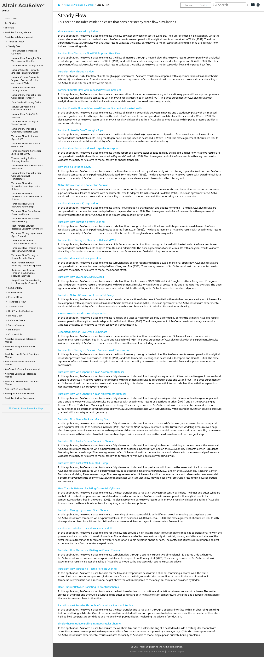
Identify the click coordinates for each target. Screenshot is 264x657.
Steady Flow (14, 46)
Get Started (10, 22)
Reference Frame (16, 320)
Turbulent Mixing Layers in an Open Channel (83, 510)
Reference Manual (19, 393)
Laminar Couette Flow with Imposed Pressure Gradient (25, 71)
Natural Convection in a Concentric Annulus (23, 108)
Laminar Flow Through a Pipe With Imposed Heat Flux (26, 59)
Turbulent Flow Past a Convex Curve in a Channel (26, 212)
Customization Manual (22, 369)
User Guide (17, 388)
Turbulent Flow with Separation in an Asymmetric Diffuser (25, 186)
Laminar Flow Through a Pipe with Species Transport (26, 96)
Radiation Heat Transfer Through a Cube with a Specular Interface (23, 272)
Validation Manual (19, 36)
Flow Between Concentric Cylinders (78, 31)
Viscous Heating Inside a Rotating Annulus (23, 160)
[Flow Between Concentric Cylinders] (204, 5)
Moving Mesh (15, 315)
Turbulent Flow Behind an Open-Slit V (79, 258)
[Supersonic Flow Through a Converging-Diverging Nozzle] (188, 5)
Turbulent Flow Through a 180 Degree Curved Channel (26, 249)
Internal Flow (15, 292)
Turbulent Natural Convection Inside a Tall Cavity (26, 152)
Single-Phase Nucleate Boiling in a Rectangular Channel (26, 282)
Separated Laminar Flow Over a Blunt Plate (82, 332)
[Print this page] (258, 6)
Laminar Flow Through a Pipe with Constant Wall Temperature (26, 175)
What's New (11, 18)
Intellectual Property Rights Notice (146, 651)
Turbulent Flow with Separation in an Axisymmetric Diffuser (26, 196)
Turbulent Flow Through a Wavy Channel (24, 123)
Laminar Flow (15, 287)
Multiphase (14, 329)
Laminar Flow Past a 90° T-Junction (78, 203)
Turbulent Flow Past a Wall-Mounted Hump (25, 220)
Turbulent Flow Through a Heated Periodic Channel (24, 257)
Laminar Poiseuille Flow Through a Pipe (23, 89)
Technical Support (176, 651)
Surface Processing (19, 397)
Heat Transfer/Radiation (20, 311)
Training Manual (18, 32)
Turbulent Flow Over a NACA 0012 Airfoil (81, 277)
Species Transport (17, 324)
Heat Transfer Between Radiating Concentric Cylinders (27, 227)
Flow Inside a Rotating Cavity (26, 102)
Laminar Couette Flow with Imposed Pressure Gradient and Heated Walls (25, 80)
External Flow (15, 297)
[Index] (251, 7)
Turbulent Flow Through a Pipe (27, 65)
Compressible (15, 334)
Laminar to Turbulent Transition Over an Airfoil (24, 242)
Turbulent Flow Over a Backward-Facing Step (22, 205)
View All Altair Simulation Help (27, 408)
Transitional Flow (17, 301)
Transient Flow (15, 306)
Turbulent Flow (16, 41)
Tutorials (9, 27)
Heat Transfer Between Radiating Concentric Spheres (26, 264)
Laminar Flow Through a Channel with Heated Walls (24, 130)
